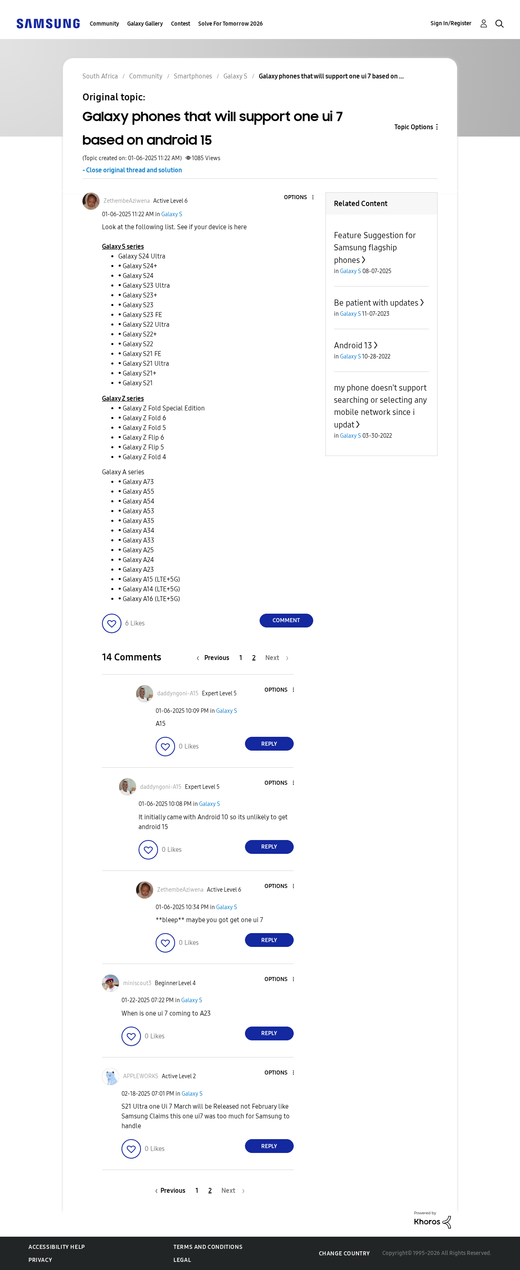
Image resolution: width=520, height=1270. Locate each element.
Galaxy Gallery (145, 23)
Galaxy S (171, 214)
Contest (180, 23)
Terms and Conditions (208, 1247)
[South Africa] (48, 23)
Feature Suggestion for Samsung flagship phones (375, 247)
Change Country (344, 1253)
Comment (286, 620)
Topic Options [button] (413, 127)
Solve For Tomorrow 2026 (230, 23)
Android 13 (353, 345)
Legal (182, 1260)
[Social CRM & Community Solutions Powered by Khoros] (432, 1219)
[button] (299, 198)
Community (104, 23)
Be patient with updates (376, 303)
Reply (269, 743)
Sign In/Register (451, 23)
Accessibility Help (56, 1247)
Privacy (40, 1260)
